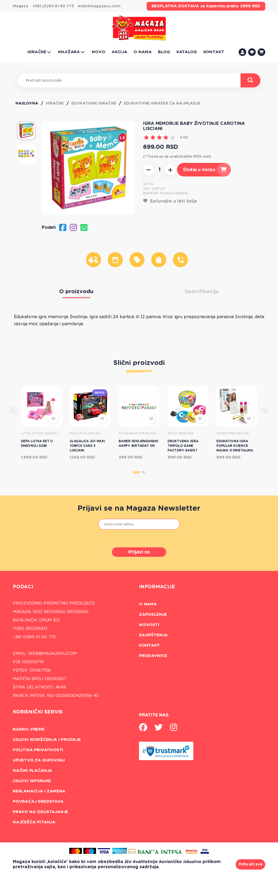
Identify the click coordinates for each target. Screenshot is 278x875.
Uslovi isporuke (32, 781)
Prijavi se (139, 552)
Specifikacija (202, 291)
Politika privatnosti (38, 750)
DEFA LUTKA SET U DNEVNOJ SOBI (37, 443)
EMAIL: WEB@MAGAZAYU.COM (45, 654)
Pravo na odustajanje (40, 812)
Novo (100, 392)
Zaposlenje (153, 614)
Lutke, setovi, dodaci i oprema (41, 433)
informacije (157, 587)
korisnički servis (38, 712)
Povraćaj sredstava (38, 802)
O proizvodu (76, 291)
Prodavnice (153, 656)
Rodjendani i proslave (137, 433)
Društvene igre (181, 433)
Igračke (55, 103)
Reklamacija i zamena (39, 791)
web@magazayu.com (99, 6)
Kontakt (149, 645)
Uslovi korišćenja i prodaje (47, 740)
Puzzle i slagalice (85, 433)
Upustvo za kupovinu (39, 760)
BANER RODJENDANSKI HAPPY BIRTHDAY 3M (138, 443)
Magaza (20, 6)
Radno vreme (29, 729)
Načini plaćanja (32, 771)
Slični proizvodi (139, 363)
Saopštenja (153, 635)
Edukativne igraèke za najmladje (162, 103)
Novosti (149, 625)
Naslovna (26, 103)
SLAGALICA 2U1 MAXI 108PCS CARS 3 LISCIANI (87, 446)
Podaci (23, 587)
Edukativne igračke (93, 103)
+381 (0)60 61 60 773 (53, 6)
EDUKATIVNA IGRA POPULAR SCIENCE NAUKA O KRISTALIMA (234, 446)
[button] (136, 472)
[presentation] (13, 411)
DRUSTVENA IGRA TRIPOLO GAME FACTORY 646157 (183, 446)
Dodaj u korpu (199, 170)
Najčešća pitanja (34, 822)
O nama (148, 604)
